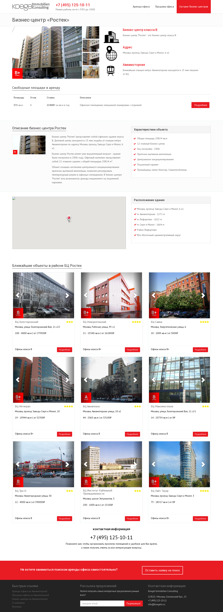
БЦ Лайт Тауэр (159, 490)
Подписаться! (133, 603)
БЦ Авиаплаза (91, 406)
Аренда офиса (141, 6)
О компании (18, 602)
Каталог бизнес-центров (193, 6)
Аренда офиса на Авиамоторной (29, 591)
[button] (17, 295)
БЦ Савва (156, 322)
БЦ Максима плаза (162, 406)
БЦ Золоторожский (26, 322)
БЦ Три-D (20, 490)
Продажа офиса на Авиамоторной (30, 595)
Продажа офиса (164, 6)
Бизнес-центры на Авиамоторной (30, 598)
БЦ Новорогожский (94, 322)
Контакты (17, 606)
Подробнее (200, 105)
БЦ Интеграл (22, 406)
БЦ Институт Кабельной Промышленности (97, 492)
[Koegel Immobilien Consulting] (31, 6)
